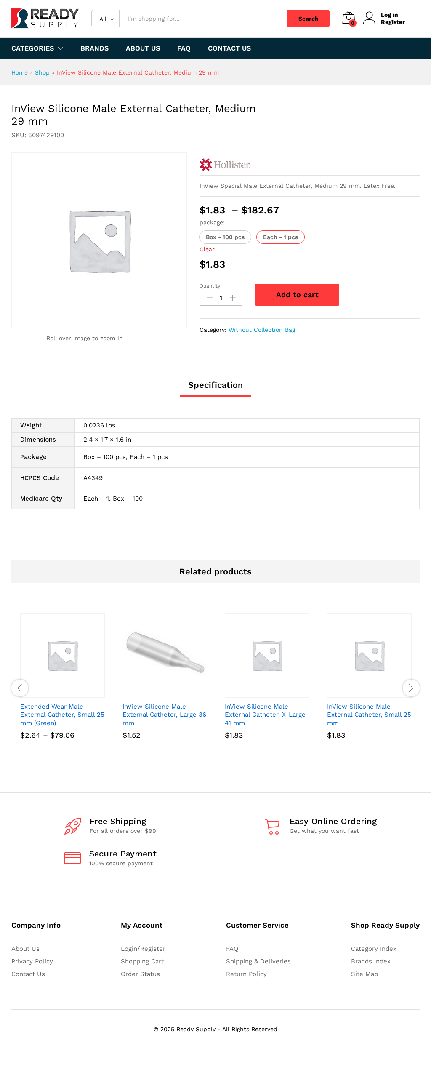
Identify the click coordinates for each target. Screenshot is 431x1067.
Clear (207, 249)
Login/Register (143, 948)
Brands (94, 48)
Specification (215, 385)
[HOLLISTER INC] (225, 164)
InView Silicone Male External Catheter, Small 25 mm (369, 715)
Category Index (373, 948)
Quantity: (211, 285)
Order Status (140, 974)
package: (212, 222)
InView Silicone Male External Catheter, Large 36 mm (164, 715)
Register (393, 22)
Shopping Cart (142, 961)
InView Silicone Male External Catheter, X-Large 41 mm (265, 715)
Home (19, 72)
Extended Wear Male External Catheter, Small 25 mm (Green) (62, 715)
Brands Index (371, 961)
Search (308, 18)
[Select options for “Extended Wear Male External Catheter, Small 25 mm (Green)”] (53, 693)
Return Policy (246, 974)
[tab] (215, 389)
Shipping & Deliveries (258, 961)
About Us (143, 48)
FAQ (184, 48)
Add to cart (297, 294)
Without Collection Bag (262, 329)
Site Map (364, 974)
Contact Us (229, 48)
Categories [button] (32, 48)
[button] (225, 237)
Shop (42, 72)
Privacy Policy (32, 961)
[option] (62, 688)
